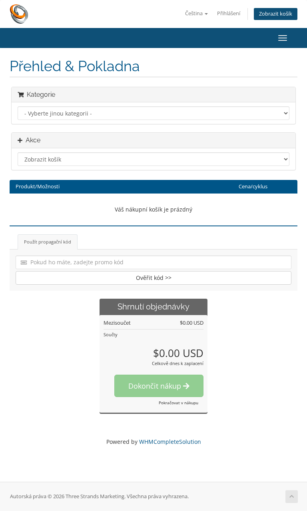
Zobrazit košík (275, 13)
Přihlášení (228, 13)
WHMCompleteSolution (170, 441)
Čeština (194, 13)
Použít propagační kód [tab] (47, 242)
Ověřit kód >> (153, 277)
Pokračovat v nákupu (178, 402)
